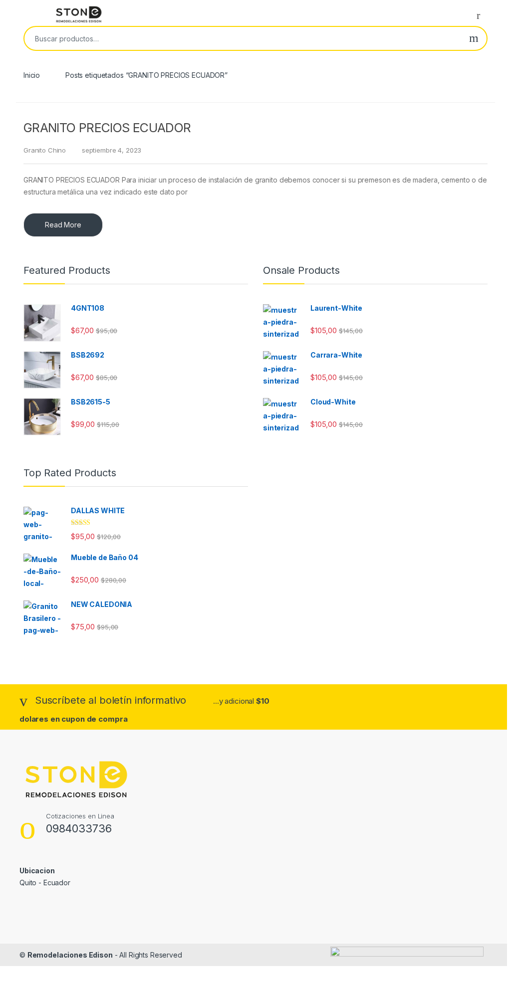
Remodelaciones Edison (70, 955)
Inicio (31, 75)
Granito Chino (44, 150)
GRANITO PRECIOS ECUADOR (107, 127)
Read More (63, 224)
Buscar (474, 38)
